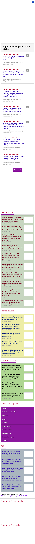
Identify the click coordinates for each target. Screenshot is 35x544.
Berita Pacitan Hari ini (9, 412)
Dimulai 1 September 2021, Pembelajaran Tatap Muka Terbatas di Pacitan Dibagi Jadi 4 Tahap (13, 142)
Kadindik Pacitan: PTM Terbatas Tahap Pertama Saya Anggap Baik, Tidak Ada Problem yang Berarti (13, 94)
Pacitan (4, 408)
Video (4, 419)
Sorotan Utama (16, 62)
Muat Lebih (17, 170)
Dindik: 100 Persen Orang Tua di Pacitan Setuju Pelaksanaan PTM (13, 57)
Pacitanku (5, 415)
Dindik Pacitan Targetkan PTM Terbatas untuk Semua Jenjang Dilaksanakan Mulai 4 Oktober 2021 (13, 73)
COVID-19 (5, 440)
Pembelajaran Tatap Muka (11, 54)
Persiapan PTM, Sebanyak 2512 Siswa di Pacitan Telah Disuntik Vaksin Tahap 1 (13, 158)
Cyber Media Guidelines (22, 496)
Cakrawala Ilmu (7, 62)
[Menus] (33, 2)
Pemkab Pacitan (7, 430)
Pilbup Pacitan (6, 433)
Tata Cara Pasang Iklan (7, 496)
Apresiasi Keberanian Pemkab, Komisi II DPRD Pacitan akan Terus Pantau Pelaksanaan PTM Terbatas (13, 125)
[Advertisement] (17, 24)
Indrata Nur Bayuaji (8, 437)
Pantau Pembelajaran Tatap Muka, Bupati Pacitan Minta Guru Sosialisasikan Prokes (12, 109)
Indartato (5, 422)
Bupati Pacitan (6, 426)
